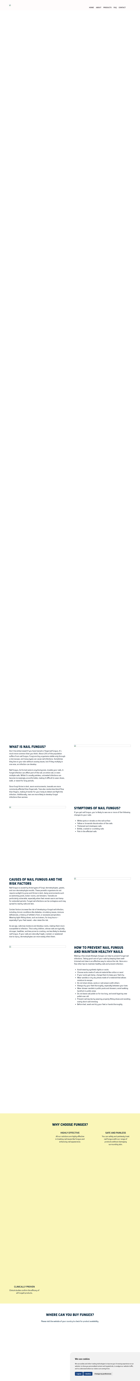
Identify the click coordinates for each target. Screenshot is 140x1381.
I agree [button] (79, 1374)
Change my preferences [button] (102, 1374)
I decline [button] (88, 1374)
